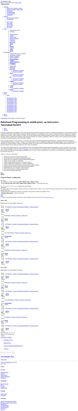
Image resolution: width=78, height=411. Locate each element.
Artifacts (12, 35)
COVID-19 (9, 15)
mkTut (9, 207)
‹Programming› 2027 (12, 98)
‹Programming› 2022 (12, 104)
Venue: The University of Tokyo (14, 8)
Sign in (5, 114)
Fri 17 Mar (9, 27)
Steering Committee (14, 56)
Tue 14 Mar (9, 23)
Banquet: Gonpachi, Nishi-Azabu (15, 9)
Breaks (9, 215)
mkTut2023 (3, 395)
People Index (13, 66)
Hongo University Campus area (19, 215)
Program (6, 16)
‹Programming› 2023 (6, 118)
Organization (7, 52)
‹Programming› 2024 (12, 102)
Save (2, 194)
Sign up (5, 115)
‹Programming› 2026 (12, 99)
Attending (6, 6)
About (5, 128)
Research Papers (14, 34)
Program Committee (17, 71)
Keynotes (12, 31)
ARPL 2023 (3, 394)
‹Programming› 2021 (12, 106)
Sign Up (3, 409)
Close (2, 195)
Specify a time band (19, 193)
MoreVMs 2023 (4, 384)
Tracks (5, 28)
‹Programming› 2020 (12, 107)
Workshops (12, 40)
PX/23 (2, 385)
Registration (9, 11)
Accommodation (11, 12)
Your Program (10, 19)
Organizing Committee (15, 55)
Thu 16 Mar (9, 26)
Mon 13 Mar (10, 22)
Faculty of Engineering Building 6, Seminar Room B (25, 207)
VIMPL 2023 (4, 388)
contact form (4, 359)
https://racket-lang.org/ (25, 150)
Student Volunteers (14, 38)
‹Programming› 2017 (12, 111)
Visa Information (11, 13)
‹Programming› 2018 (12, 110)
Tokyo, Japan (18, 2)
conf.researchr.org (8, 362)
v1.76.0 (14, 362)
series (12, 118)
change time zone (49, 197)
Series (8, 95)
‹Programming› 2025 (12, 100)
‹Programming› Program (12, 17)
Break (6, 219)
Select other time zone (42, 183)
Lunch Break (8, 236)
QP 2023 (3, 386)
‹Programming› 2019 (12, 109)
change (21, 203)
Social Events (13, 37)
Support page (3, 363)
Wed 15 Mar (10, 24)
